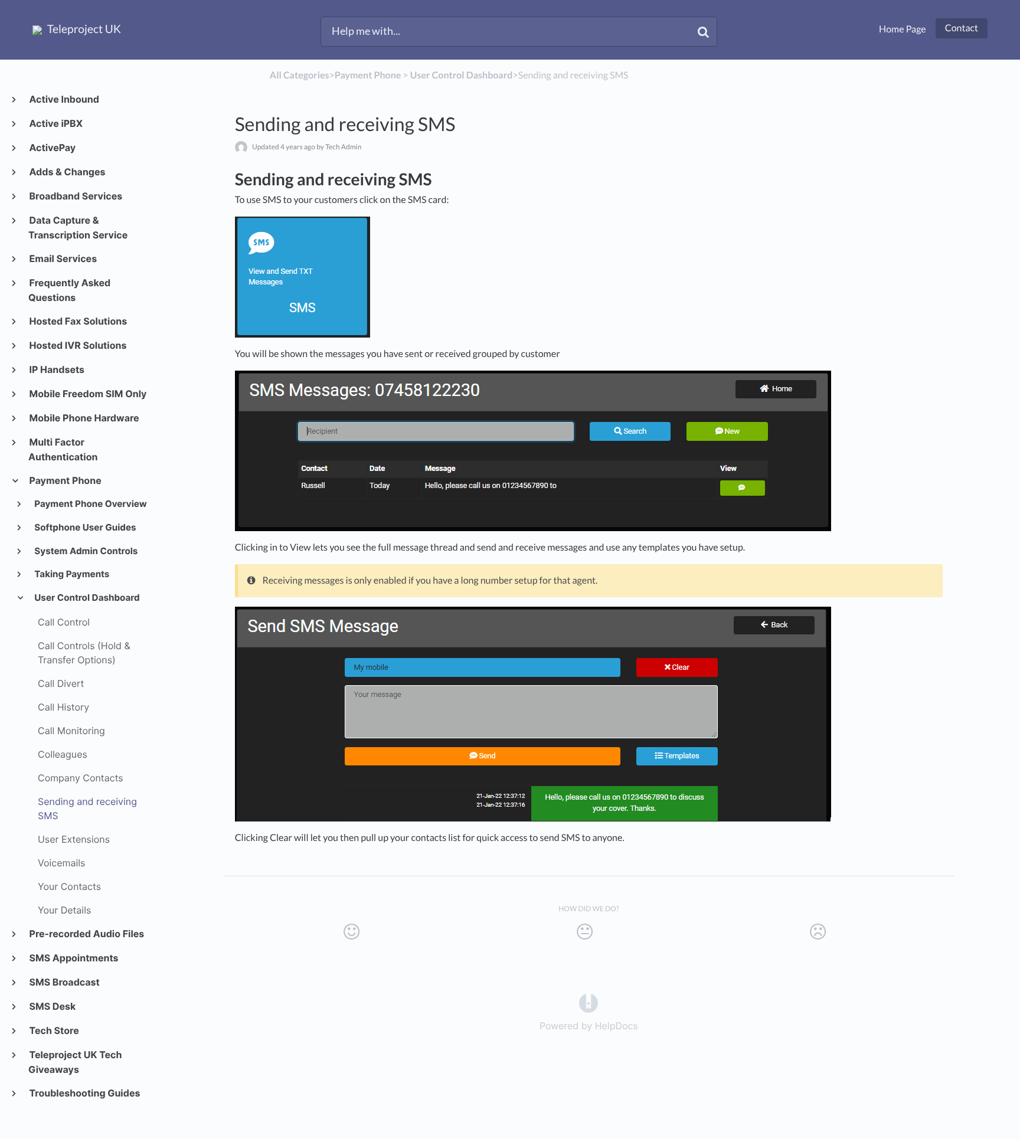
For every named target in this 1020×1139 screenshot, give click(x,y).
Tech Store (53, 1030)
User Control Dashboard (86, 597)
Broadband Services (75, 196)
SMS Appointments (73, 958)
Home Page (902, 29)
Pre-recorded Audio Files (86, 934)
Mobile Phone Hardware (83, 418)
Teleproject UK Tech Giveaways (75, 1062)
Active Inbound (63, 99)
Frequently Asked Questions (69, 290)
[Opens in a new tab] (588, 1003)
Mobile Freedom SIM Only (87, 394)
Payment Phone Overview (90, 503)
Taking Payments (71, 574)
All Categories (299, 75)
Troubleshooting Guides (84, 1093)
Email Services (62, 258)
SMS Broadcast (64, 982)
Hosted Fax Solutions (77, 321)
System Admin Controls (85, 551)
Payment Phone (65, 480)
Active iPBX (55, 123)
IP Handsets (56, 369)
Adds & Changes (67, 172)
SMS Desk (52, 1006)
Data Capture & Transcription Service (78, 227)
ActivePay (52, 147)
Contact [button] (961, 28)
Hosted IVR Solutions (77, 345)
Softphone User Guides (84, 527)
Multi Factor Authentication (62, 449)
